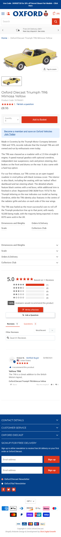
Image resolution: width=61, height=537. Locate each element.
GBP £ (29, 501)
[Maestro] (36, 525)
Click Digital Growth (48, 532)
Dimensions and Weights (13, 223)
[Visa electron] (24, 525)
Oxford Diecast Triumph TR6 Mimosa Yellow (27, 381)
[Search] (56, 21)
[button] (52, 384)
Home (4, 38)
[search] (26, 21)
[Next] (58, 30)
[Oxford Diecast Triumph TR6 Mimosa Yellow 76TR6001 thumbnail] (12, 81)
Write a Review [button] (32, 309)
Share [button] (14, 384)
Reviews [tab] (10, 324)
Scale (4, 228)
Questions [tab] (28, 324)
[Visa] (18, 525)
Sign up (52, 459)
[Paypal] (42, 525)
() (58, 13)
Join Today (9, 134)
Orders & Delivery (40, 223)
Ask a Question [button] (31, 315)
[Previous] (3, 30)
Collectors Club (39, 228)
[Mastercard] (30, 525)
